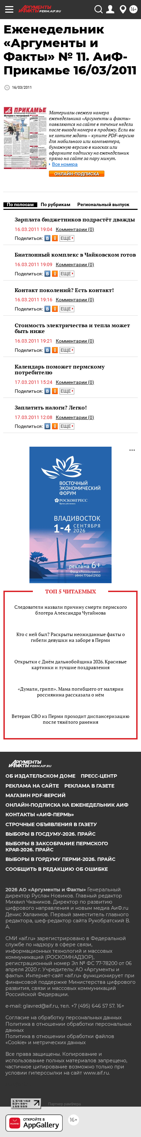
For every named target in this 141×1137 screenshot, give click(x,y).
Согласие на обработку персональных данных (63, 1017)
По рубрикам (55, 204)
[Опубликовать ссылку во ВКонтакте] (47, 238)
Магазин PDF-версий (35, 795)
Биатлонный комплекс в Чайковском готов (75, 254)
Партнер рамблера (64, 1104)
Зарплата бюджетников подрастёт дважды (75, 219)
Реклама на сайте (32, 786)
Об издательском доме (40, 776)
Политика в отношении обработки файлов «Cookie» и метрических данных (59, 1039)
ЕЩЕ (66, 238)
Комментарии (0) (75, 229)
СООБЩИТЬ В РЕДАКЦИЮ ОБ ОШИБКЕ (56, 869)
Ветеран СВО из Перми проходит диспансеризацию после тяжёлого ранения (70, 719)
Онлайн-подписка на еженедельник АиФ (66, 805)
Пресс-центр (99, 776)
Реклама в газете (89, 786)
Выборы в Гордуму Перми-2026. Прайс (60, 859)
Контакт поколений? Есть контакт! (64, 290)
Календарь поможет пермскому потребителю (59, 369)
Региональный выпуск (103, 204)
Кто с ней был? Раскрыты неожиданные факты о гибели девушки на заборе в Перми (70, 637)
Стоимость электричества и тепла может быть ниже (72, 328)
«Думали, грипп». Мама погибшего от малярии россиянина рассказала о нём (71, 691)
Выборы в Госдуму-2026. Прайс (50, 834)
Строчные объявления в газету (51, 824)
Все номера (65, 164)
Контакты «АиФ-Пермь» (39, 814)
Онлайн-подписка (76, 173)
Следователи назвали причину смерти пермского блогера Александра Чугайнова (70, 610)
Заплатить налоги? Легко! (51, 407)
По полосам (20, 204)
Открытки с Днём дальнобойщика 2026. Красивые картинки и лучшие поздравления (70, 664)
